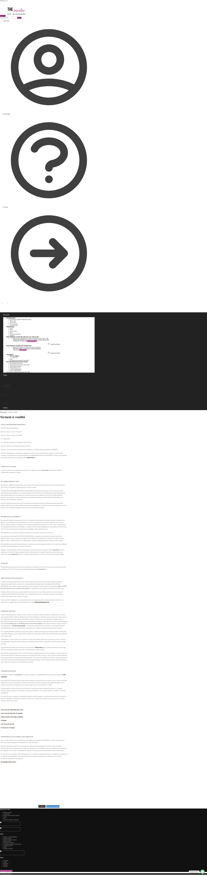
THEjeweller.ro (39, 647)
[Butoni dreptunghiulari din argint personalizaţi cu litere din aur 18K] (30, 338)
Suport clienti (6, 114)
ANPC (5, 847)
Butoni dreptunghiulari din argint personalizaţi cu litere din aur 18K (31, 339)
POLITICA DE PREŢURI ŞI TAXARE (11, 713)
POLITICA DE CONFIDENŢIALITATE (12, 710)
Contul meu (6, 20)
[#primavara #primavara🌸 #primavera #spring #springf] (61, 794)
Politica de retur (7, 841)
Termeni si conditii (8, 848)
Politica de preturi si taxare (10, 839)
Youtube (5, 866)
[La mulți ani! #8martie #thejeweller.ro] (37, 791)
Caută (19, 17)
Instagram (5, 863)
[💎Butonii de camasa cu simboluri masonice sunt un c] (12, 778)
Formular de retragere (8, 728)
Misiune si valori (7, 812)
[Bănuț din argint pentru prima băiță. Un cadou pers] (86, 772)
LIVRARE (3, 720)
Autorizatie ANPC (8, 845)
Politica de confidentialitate (10, 836)
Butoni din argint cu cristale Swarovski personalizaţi (27, 348)
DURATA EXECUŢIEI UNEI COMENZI (12, 717)
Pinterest (5, 865)
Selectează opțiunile (32, 341)
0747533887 (3, 394)
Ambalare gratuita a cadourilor (11, 819)
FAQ (4, 818)
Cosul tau (5, 207)
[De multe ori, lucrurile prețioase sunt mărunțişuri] (37, 771)
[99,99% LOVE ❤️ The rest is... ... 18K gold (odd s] (86, 797)
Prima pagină (3, 412)
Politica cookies (7, 838)
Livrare (5, 816)
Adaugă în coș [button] (23, 350)
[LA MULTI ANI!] (12, 791)
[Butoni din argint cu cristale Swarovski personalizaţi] (27, 347)
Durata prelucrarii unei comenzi (11, 815)
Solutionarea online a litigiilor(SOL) (12, 844)
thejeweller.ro (56, 550)
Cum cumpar (6, 814)
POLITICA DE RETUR (7, 724)
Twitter (5, 862)
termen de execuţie (19, 626)
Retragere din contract (6, 871)
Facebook (5, 403)
